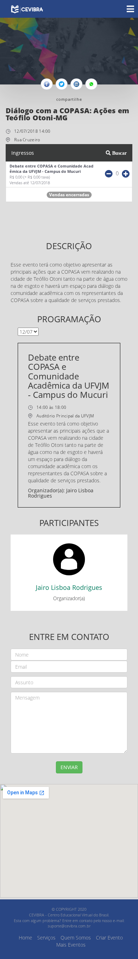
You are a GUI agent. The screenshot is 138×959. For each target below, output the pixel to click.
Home (25, 937)
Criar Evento (109, 937)
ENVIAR (69, 767)
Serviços (46, 937)
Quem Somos (76, 937)
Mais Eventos (71, 944)
